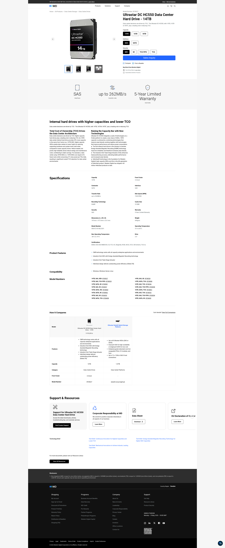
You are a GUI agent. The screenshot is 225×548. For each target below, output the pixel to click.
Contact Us (115, 529)
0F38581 (105, 284)
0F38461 (149, 290)
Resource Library (149, 502)
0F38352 (148, 292)
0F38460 (105, 290)
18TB (144, 34)
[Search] (174, 6)
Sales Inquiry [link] (149, 58)
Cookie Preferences (100, 541)
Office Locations (117, 526)
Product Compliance (82, 541)
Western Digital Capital (88, 519)
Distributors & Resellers (58, 519)
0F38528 (147, 278)
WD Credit (84, 505)
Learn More (91, 1)
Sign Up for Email (56, 502)
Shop (163, 1)
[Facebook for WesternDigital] (159, 523)
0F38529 (109, 281)
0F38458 (106, 298)
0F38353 (104, 295)
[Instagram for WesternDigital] (145, 523)
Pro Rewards (85, 509)
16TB (135, 34)
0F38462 (105, 292)
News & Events (117, 502)
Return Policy (55, 516)
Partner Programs (86, 512)
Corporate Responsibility (120, 509)
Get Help (146, 498)
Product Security (149, 505)
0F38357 (104, 287)
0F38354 (152, 295)
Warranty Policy (56, 512)
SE (134, 52)
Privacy (52, 541)
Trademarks (63, 541)
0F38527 (105, 278)
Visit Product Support (62, 425)
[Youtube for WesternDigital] (164, 523)
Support (117, 6)
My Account (55, 498)
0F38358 (152, 287)
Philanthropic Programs (88, 516)
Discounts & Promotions (58, 505)
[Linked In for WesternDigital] (150, 523)
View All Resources (59, 461)
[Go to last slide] (53, 39)
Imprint (92, 541)
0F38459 (148, 298)
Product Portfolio (56, 509)
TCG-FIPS (143, 52)
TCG (153, 52)
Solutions (108, 6)
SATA (135, 43)
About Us (115, 498)
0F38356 (148, 284)
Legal (56, 541)
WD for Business (171, 1)
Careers (114, 519)
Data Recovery (85, 502)
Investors (115, 523)
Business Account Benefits (89, 498)
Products (98, 6)
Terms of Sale (71, 541)
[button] (168, 6)
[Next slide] (114, 39)
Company (127, 6)
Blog (113, 516)
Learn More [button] (137, 70)
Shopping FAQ (55, 523)
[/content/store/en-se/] (53, 6)
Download (137, 422)
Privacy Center (116, 512)
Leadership (115, 505)
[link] (127, 63)
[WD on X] (154, 523)
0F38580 (149, 281)
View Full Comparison (168, 312)
